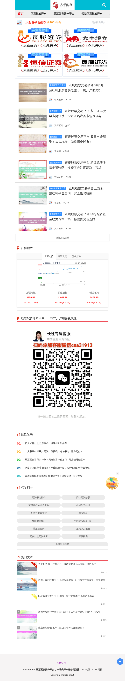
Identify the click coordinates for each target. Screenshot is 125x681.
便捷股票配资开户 (92, 13)
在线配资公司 (83, 505)
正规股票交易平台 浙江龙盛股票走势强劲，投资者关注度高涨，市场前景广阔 (77, 167)
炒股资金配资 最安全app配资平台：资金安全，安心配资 (53, 475)
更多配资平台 (98, 22)
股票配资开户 (38, 13)
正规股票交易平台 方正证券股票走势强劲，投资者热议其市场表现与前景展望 (77, 116)
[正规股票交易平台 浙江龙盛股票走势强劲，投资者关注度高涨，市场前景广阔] (33, 169)
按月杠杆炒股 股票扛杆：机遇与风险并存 (46, 443)
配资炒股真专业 (39, 512)
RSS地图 (86, 669)
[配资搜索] (104, 5)
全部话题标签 (62, 544)
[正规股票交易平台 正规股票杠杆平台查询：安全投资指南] (33, 195)
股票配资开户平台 (64, 13)
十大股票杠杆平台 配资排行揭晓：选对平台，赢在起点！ (54, 451)
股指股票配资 (83, 528)
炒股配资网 (38, 528)
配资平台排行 (39, 497)
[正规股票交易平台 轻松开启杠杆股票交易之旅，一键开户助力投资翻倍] (33, 92)
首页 (21, 13)
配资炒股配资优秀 (39, 536)
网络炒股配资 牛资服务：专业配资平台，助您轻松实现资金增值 (57, 467)
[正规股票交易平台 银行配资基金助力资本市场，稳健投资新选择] (33, 220)
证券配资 (83, 536)
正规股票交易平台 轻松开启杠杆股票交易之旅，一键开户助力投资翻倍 (77, 90)
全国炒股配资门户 (83, 520)
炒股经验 (83, 512)
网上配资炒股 (83, 497)
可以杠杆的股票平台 (38, 505)
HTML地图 (97, 669)
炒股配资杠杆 (39, 520)
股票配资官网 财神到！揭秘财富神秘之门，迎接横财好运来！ (56, 459)
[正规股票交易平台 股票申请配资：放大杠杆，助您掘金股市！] (33, 143)
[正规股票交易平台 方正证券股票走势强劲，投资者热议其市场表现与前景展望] (33, 117)
